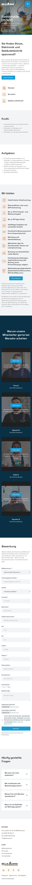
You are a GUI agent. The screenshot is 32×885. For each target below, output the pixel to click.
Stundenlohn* (6, 675)
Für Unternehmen (7, 853)
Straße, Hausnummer (8, 616)
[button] (27, 4)
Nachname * (5, 607)
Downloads (5, 851)
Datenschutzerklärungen (18, 367)
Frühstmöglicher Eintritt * (9, 578)
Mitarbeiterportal (7, 848)
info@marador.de (7, 838)
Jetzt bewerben (8, 30)
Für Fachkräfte (6, 856)
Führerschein (6, 684)
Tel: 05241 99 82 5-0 (8, 833)
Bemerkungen (6, 691)
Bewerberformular (7, 289)
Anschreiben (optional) (9, 710)
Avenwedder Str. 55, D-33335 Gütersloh (13, 830)
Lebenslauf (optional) (8, 704)
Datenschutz (13, 875)
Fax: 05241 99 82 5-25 (8, 836)
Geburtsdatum (6, 665)
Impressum (5, 875)
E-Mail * (4, 646)
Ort (2, 636)
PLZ (3, 626)
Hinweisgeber (22, 875)
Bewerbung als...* (7, 568)
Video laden (16, 361)
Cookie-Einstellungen (8, 878)
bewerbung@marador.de (9, 287)
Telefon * (4, 655)
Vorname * (5, 597)
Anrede (4, 587)
